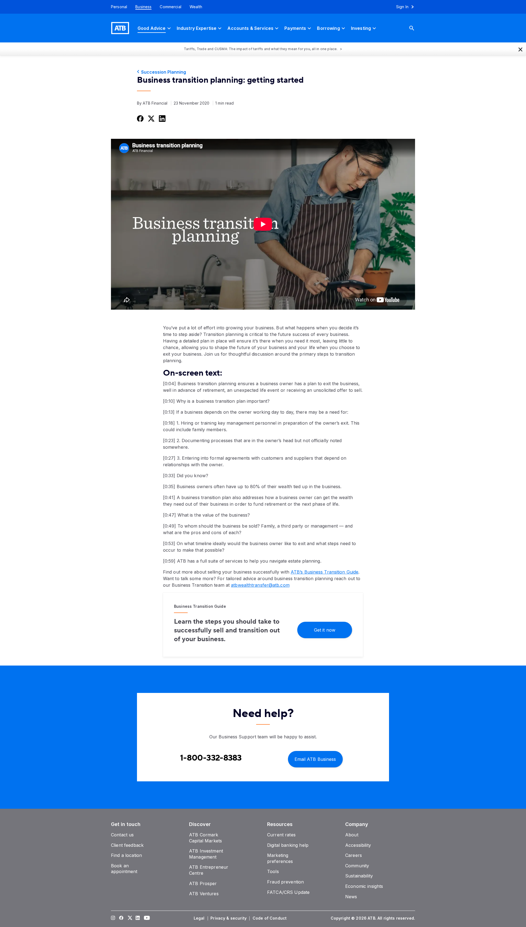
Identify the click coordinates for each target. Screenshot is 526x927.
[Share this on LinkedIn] (161, 118)
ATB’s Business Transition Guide (324, 572)
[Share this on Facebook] (139, 118)
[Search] (415, 28)
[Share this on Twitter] (150, 118)
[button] (520, 49)
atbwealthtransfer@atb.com (260, 585)
